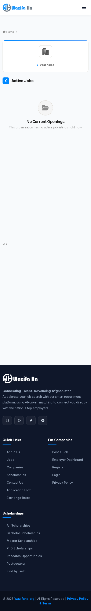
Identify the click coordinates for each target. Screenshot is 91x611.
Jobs (10, 459)
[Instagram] (7, 420)
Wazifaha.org (24, 598)
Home (10, 31)
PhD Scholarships (20, 548)
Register (58, 467)
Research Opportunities (24, 556)
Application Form (19, 490)
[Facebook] (31, 420)
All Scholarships (18, 525)
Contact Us (15, 482)
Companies (15, 467)
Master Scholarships (22, 540)
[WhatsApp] (19, 420)
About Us (13, 452)
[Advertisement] (45, 192)
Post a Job (60, 452)
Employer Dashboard (67, 459)
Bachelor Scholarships (23, 533)
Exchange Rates (18, 498)
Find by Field (16, 571)
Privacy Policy (62, 482)
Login (56, 475)
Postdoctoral (16, 563)
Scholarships (16, 475)
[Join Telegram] (42, 420)
